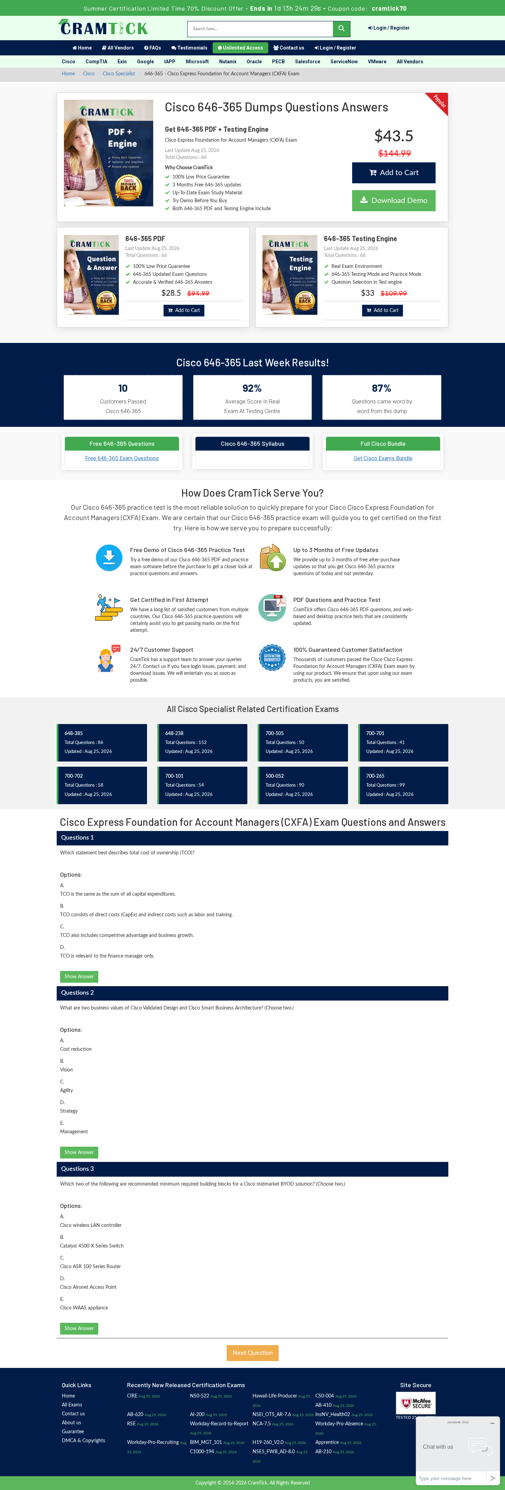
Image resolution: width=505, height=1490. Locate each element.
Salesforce (307, 61)
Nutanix (227, 61)
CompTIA (96, 61)
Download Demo (397, 200)
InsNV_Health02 (332, 1414)
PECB (278, 61)
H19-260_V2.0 (267, 1442)
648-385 (74, 733)
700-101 (174, 776)
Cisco (68, 61)
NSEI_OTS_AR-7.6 (271, 1414)
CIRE (132, 1396)
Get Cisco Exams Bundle (383, 458)
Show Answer (79, 976)
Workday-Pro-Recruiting (153, 1442)
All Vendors (120, 48)
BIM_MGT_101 (206, 1442)
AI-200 (197, 1414)
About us (71, 1423)
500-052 (275, 776)
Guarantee (73, 1431)
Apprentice (327, 1442)
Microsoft (197, 61)
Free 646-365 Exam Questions (122, 458)
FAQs (154, 48)
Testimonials (191, 48)
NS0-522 (199, 1396)
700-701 (375, 733)
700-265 (375, 776)
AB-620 (135, 1414)
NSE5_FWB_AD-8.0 (273, 1451)
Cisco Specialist (119, 74)
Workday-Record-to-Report (219, 1424)
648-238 (174, 733)
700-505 (275, 733)
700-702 (74, 776)
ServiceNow (344, 61)
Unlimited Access (242, 48)
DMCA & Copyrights (83, 1440)
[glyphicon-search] (341, 29)
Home (84, 48)
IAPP (170, 61)
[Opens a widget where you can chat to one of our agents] (458, 1451)
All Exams (72, 1405)
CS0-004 (324, 1396)
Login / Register (391, 28)
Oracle (254, 61)
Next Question (253, 1353)
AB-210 (323, 1451)
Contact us (291, 48)
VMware (377, 61)
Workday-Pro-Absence (339, 1424)
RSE (131, 1424)
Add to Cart (397, 172)
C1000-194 (202, 1451)
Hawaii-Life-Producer (274, 1396)
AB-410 (323, 1405)
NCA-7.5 (261, 1424)
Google (145, 61)
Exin (122, 61)
